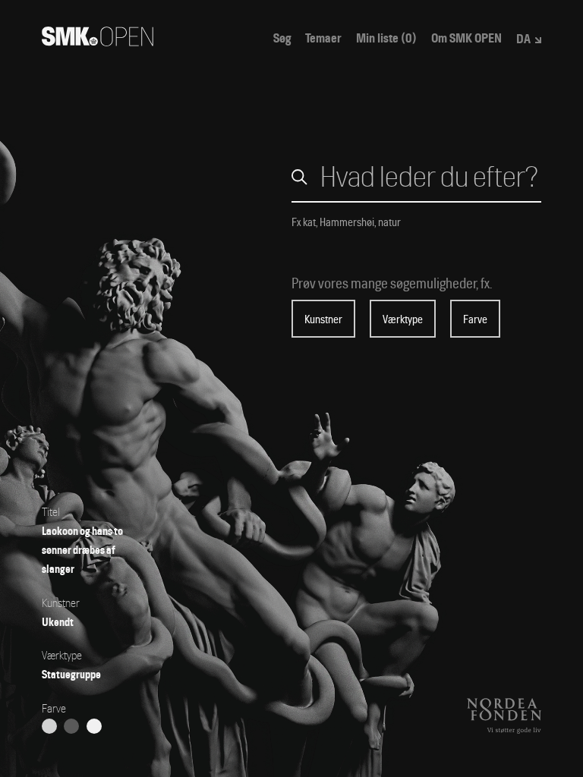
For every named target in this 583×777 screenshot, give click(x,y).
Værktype (403, 319)
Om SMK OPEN (466, 39)
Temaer (323, 39)
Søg (282, 39)
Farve (475, 319)
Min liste (386, 39)
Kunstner (323, 319)
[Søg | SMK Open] (97, 41)
